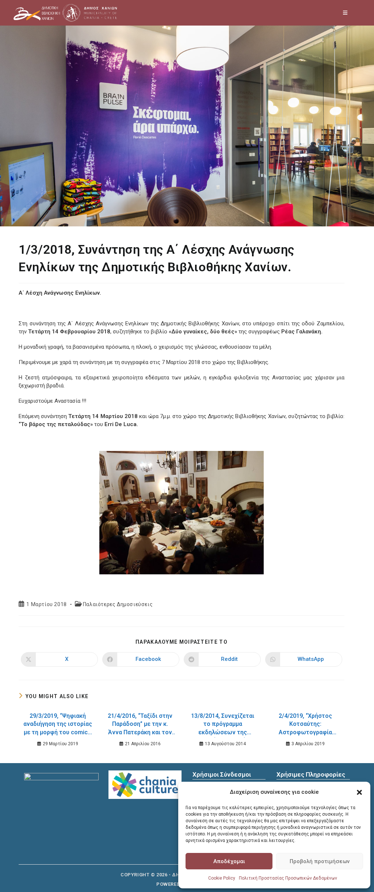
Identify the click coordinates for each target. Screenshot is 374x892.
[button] (359, 792)
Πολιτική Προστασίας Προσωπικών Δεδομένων (288, 878)
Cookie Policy (221, 878)
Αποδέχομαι (229, 861)
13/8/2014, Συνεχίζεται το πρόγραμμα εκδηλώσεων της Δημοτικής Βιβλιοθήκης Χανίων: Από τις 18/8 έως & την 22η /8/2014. (223, 725)
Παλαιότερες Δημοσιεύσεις (118, 604)
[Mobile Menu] (345, 13)
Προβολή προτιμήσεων (320, 861)
